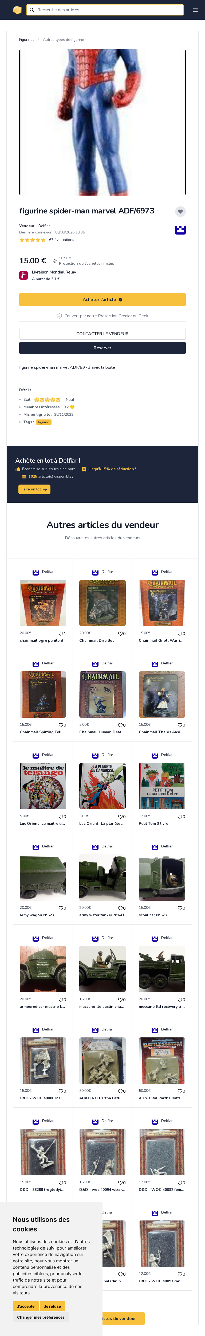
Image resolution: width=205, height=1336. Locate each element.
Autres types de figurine (63, 39)
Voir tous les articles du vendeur (102, 1319)
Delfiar (43, 225)
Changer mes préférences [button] (41, 1317)
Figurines (26, 39)
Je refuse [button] (52, 1306)
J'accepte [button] (25, 1306)
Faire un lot (31, 489)
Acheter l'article (99, 300)
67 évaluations (61, 239)
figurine (43, 422)
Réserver (102, 348)
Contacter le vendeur (102, 334)
